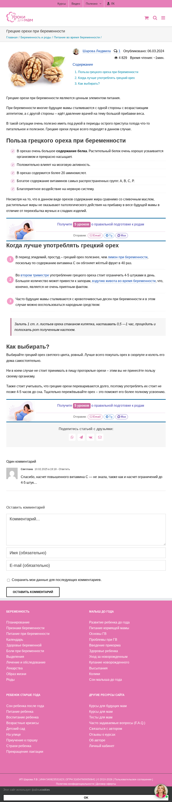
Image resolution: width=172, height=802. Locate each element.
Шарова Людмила (97, 51)
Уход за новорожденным (108, 656)
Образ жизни (16, 674)
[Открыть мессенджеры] (161, 791)
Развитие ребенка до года (109, 622)
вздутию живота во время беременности (124, 281)
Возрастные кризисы (22, 723)
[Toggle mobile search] (155, 18)
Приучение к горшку (22, 740)
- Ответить (63, 469)
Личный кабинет (101, 746)
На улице (13, 734)
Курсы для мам (101, 711)
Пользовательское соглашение (133, 779)
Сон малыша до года (105, 679)
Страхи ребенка (18, 746)
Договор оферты (106, 783)
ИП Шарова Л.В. (28, 779)
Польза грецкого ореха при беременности (108, 72)
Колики (94, 674)
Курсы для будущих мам (108, 706)
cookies (45, 789)
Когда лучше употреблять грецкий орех (106, 78)
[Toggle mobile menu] (163, 18)
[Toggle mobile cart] (147, 18)
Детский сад (15, 728)
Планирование (18, 622)
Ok (86, 797)
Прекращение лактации (24, 751)
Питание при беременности (28, 633)
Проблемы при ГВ (103, 639)
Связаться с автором (105, 728)
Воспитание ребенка (22, 717)
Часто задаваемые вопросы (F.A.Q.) (117, 723)
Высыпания (98, 668)
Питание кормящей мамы (109, 628)
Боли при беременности (25, 651)
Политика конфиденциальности (75, 783)
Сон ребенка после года (25, 706)
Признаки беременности (25, 628)
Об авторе (97, 740)
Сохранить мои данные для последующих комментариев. (57, 580)
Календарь (14, 639)
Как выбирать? (89, 83)
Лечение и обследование (26, 662)
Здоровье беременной (24, 645)
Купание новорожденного (109, 662)
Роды (10, 679)
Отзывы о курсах (102, 734)
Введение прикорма (105, 645)
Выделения (15, 656)
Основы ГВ (98, 633)
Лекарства (14, 668)
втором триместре (35, 275)
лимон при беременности (127, 257)
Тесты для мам (100, 717)
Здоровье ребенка (103, 651)
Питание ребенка (19, 711)
